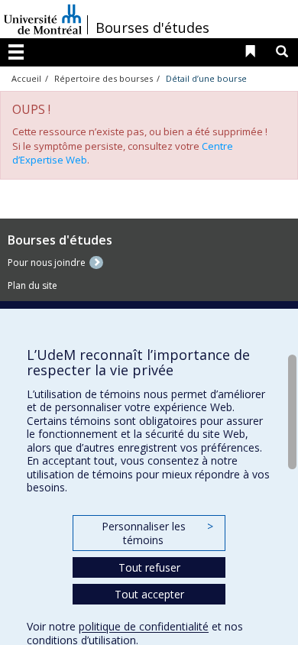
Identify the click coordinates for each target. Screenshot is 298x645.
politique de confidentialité (144, 626)
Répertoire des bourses (103, 78)
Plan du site (32, 285)
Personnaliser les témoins (157, 533)
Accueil (26, 78)
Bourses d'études (152, 27)
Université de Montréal (43, 19)
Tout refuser (149, 567)
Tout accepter (149, 594)
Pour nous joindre (47, 262)
